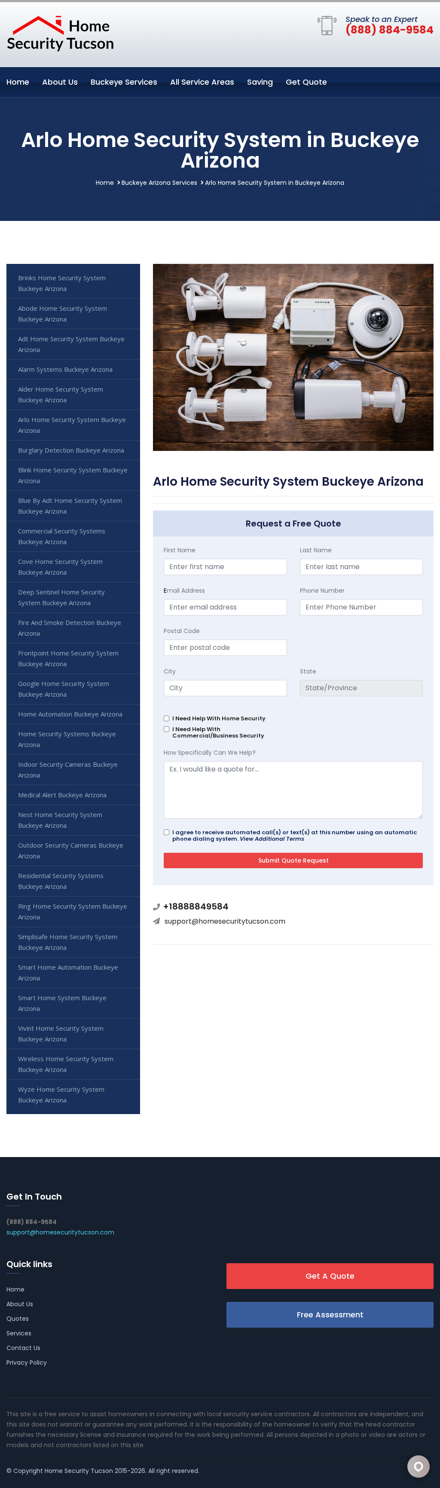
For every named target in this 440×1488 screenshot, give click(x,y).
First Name (180, 550)
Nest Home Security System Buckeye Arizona (60, 820)
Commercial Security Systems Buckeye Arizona (61, 536)
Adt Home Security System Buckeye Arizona (71, 344)
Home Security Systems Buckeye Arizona (67, 739)
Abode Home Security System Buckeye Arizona (62, 313)
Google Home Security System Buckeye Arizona (63, 688)
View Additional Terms (272, 839)
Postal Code (182, 631)
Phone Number (322, 590)
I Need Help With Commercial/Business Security (218, 732)
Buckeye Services (124, 82)
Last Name (316, 550)
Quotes (17, 1318)
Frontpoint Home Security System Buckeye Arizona (68, 658)
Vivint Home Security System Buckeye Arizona (61, 1033)
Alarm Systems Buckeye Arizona (65, 369)
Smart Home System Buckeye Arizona (62, 1003)
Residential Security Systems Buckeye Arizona (61, 881)
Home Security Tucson (79, 1471)
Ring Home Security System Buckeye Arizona (72, 911)
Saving (260, 82)
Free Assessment (330, 1314)
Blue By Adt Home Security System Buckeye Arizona (70, 505)
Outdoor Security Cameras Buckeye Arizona (70, 850)
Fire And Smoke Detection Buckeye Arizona (69, 627)
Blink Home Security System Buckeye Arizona (73, 475)
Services (18, 1333)
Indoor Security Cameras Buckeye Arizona (68, 769)
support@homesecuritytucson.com (225, 921)
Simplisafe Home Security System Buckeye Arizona (67, 942)
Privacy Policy (26, 1362)
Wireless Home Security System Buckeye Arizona (65, 1064)
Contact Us (23, 1348)
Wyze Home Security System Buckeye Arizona (61, 1094)
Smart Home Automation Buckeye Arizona (68, 972)
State (308, 671)
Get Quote (306, 82)
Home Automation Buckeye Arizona (70, 714)
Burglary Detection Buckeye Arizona (71, 450)
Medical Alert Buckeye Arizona (62, 794)
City (170, 671)
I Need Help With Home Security (219, 718)
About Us (60, 82)
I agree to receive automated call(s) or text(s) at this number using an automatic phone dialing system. (294, 835)
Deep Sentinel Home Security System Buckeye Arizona (61, 597)
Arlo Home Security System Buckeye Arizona (72, 425)
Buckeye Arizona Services (159, 182)
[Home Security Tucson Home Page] (60, 32)
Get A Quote (330, 1276)
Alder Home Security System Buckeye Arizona (60, 394)
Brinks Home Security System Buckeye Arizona (62, 283)
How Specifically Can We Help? (210, 752)
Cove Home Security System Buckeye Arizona (60, 566)
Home (17, 82)
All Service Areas (202, 82)
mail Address (184, 590)
